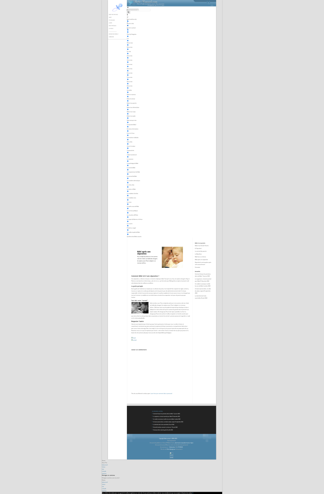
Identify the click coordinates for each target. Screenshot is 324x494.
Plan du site (163, 449)
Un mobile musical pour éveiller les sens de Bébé (163, 419)
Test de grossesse (171, 440)
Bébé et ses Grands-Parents (202, 245)
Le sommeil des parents (201, 251)
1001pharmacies (170, 443)
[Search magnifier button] (128, 12)
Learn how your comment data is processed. (161, 393)
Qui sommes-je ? (164, 447)
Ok (192, 493)
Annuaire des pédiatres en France (158, 443)
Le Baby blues (198, 254)
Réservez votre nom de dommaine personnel (177, 445)
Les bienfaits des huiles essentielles (160, 424)
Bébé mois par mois (113, 14)
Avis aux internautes (160, 445)
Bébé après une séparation (201, 259)
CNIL (176, 447)
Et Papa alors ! (198, 248)
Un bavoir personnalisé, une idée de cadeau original (164, 421)
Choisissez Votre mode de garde (160, 430)
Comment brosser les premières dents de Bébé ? (163, 413)
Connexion (111, 36)
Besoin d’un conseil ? (114, 34)
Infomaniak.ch (179, 449)
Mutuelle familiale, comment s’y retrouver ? (162, 427)
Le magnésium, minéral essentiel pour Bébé (162, 416)
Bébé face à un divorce (200, 257)
